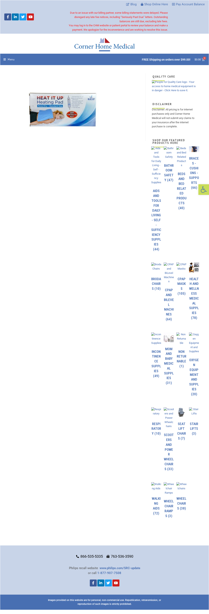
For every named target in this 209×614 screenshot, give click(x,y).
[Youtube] (30, 16)
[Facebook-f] (7, 16)
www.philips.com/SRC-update (120, 568)
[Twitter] (22, 16)
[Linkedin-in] (15, 16)
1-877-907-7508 (109, 573)
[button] (203, 189)
